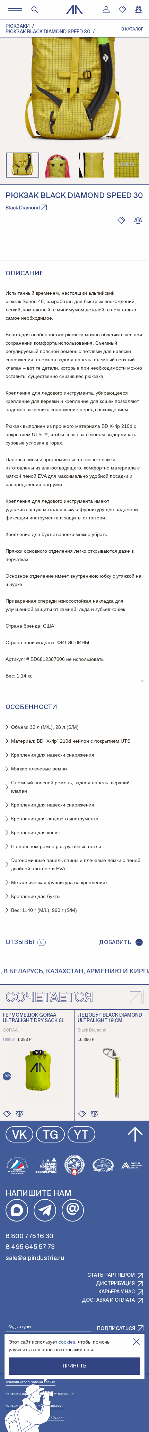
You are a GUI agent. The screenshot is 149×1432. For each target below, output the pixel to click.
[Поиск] (34, 9)
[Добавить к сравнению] (137, 220)
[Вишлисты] (122, 10)
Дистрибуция (115, 1283)
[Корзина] (139, 10)
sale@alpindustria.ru (35, 1258)
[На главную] (74, 9)
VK (19, 1135)
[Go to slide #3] (91, 165)
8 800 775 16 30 (29, 1236)
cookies (67, 1342)
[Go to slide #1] (22, 165)
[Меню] (15, 9)
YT (81, 1135)
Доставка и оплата (108, 1300)
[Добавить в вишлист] (121, 220)
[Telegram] (45, 1210)
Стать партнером (111, 1275)
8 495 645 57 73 (30, 1247)
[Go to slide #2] (57, 165)
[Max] (17, 1210)
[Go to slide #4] (126, 165)
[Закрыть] (136, 1341)
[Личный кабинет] (106, 10)
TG (50, 1135)
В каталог (132, 29)
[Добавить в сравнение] (19, 1114)
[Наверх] (135, 1134)
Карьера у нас (116, 1291)
